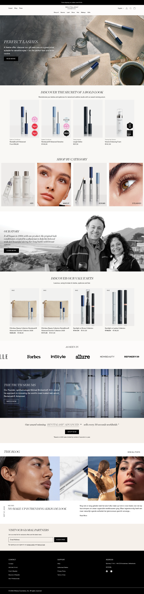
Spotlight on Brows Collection (83, 328)
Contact (11, 564)
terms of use (41, 545)
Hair (78, 12)
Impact (10, 8)
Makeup (83, 12)
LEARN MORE (12, 251)
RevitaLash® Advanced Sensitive (24, 142)
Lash (68, 12)
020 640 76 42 (13, 567)
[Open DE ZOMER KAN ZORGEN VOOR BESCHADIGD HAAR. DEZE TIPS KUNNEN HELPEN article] (102, 478)
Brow (73, 12)
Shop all (56, 12)
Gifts (88, 12)
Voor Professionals (14, 578)
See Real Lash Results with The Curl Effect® (72, 2)
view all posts (134, 452)
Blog (15, 8)
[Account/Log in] (127, 8)
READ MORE (12, 59)
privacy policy (31, 545)
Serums (63, 12)
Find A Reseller (13, 571)
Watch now (12, 401)
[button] (131, 8)
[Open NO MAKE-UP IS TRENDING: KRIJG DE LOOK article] (30, 478)
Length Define (48, 142)
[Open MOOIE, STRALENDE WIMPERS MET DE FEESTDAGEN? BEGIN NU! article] (130, 478)
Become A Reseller (14, 575)
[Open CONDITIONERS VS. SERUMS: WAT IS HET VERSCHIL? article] (74, 478)
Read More (83, 516)
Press (21, 8)
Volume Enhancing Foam (84, 142)
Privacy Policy (62, 571)
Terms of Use (61, 575)
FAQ (59, 564)
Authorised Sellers (63, 567)
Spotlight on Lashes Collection (115, 328)
